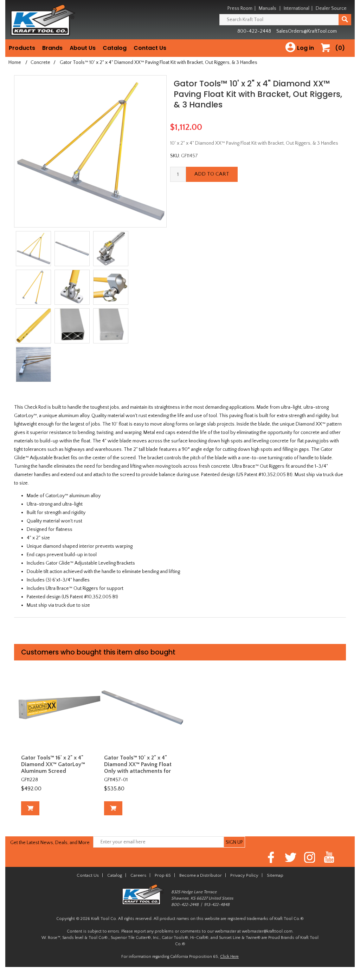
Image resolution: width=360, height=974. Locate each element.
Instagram (310, 857)
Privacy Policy (244, 875)
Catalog (115, 48)
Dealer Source (331, 8)
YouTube (329, 857)
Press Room (239, 8)
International (296, 8)
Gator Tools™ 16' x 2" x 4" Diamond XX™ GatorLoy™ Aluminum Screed (53, 764)
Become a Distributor (200, 875)
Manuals (267, 8)
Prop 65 (163, 875)
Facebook (271, 857)
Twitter (290, 857)
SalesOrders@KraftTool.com (306, 31)
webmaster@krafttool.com (267, 931)
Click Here (229, 956)
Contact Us (150, 48)
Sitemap (275, 875)
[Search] (345, 19)
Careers (138, 875)
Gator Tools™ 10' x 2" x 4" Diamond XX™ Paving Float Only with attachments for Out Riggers (138, 768)
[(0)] (328, 55)
